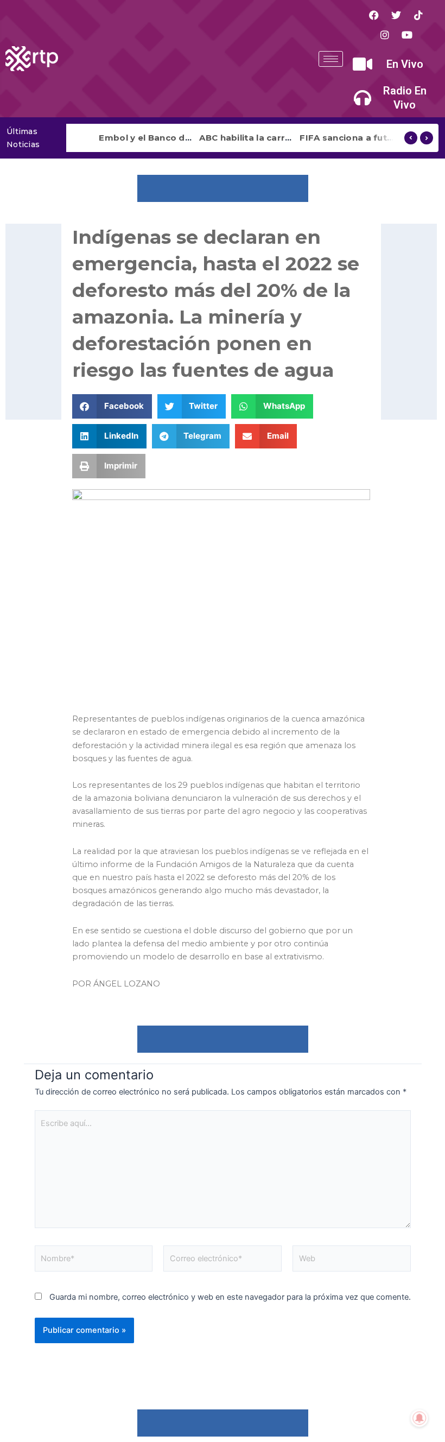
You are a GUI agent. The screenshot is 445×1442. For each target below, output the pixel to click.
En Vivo (404, 64)
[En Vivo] (362, 64)
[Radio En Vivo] (362, 97)
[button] (112, 406)
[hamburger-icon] (331, 59)
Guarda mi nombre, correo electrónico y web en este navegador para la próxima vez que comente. (230, 1297)
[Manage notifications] (419, 1418)
